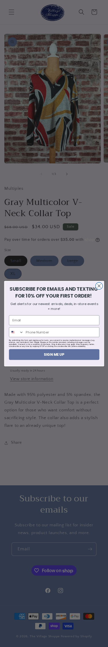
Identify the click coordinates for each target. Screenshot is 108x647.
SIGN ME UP (54, 354)
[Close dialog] (98, 285)
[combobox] (16, 332)
